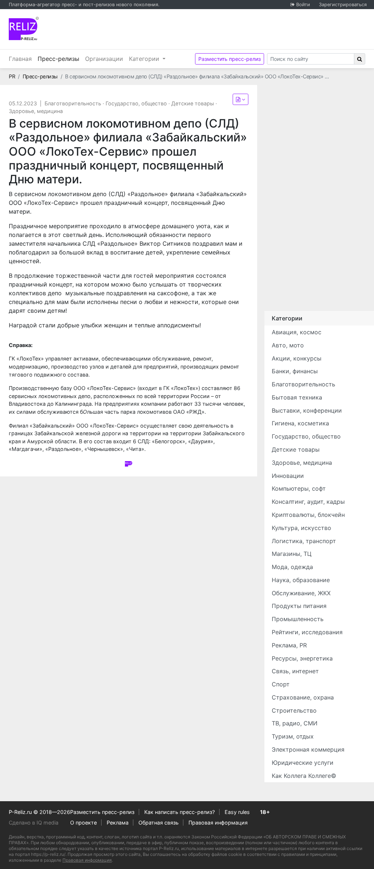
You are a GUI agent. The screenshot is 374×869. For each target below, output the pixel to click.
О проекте (83, 822)
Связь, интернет (295, 671)
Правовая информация (218, 822)
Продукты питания (299, 605)
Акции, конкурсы (296, 358)
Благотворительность (73, 103)
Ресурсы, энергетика (302, 658)
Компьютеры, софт (299, 488)
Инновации (288, 475)
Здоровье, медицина (36, 111)
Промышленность (298, 619)
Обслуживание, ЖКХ (301, 593)
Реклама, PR (289, 645)
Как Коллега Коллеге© (304, 775)
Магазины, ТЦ (292, 553)
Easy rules (237, 812)
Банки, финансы (295, 371)
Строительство (294, 710)
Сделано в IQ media (33, 822)
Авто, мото (288, 345)
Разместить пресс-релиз (229, 59)
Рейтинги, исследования (307, 632)
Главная (20, 58)
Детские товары (192, 103)
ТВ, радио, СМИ (294, 723)
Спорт (281, 684)
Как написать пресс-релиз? (179, 812)
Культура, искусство (301, 527)
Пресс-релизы (60, 58)
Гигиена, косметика (300, 423)
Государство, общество (136, 103)
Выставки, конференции (307, 410)
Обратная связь (158, 822)
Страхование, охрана (303, 697)
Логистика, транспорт (304, 541)
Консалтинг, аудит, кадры (308, 501)
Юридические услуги (302, 762)
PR (12, 76)
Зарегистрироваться (343, 4)
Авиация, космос (296, 332)
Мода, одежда (292, 566)
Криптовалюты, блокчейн (308, 514)
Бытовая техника (297, 397)
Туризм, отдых (293, 736)
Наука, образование (301, 580)
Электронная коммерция (308, 749)
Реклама (118, 822)
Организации (104, 58)
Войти (303, 4)
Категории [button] (145, 58)
